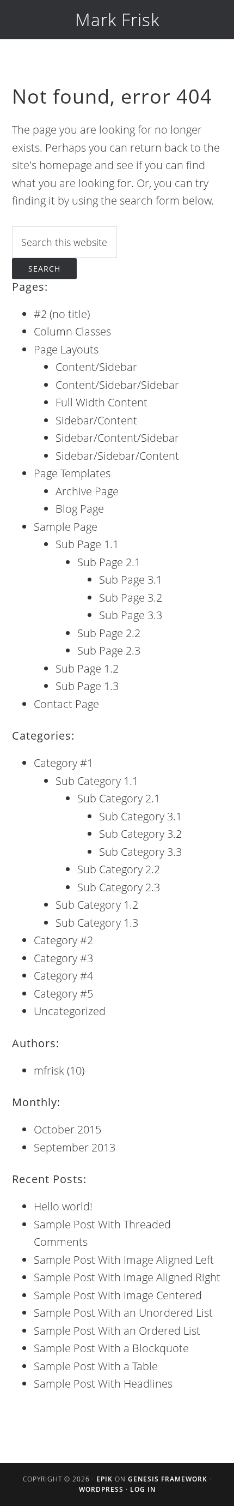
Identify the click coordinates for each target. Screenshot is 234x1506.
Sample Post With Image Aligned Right (127, 1277)
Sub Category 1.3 (97, 922)
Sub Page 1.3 (87, 686)
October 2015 (67, 1129)
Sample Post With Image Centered (118, 1295)
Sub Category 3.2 (140, 833)
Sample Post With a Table (96, 1366)
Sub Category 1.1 (97, 780)
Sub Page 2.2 (108, 633)
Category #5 (63, 993)
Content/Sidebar (96, 366)
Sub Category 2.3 (118, 887)
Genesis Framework (167, 1479)
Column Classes (72, 331)
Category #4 (63, 975)
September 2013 (74, 1147)
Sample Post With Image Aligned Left (124, 1259)
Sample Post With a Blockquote (111, 1348)
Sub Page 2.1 (108, 562)
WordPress (101, 1489)
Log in (143, 1489)
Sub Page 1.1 (87, 544)
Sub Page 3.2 (130, 597)
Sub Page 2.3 (108, 650)
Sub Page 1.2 (87, 668)
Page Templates (72, 473)
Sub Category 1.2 (97, 904)
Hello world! (63, 1206)
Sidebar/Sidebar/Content (117, 455)
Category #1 (63, 762)
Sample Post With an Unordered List (123, 1312)
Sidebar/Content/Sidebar (117, 437)
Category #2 (63, 940)
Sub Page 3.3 (130, 615)
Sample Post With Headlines (103, 1383)
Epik (104, 1479)
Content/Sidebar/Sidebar (117, 384)
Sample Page (65, 526)
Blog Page (80, 508)
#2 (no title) (62, 314)
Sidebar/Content (96, 420)
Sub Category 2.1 (118, 798)
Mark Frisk (117, 19)
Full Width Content (101, 402)
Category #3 (63, 958)
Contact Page (66, 704)
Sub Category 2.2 (118, 869)
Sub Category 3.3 (140, 851)
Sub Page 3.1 (130, 579)
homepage (65, 165)
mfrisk (49, 1070)
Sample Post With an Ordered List (117, 1330)
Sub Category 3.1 (140, 816)
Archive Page (87, 491)
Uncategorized (70, 1011)
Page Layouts (66, 349)
